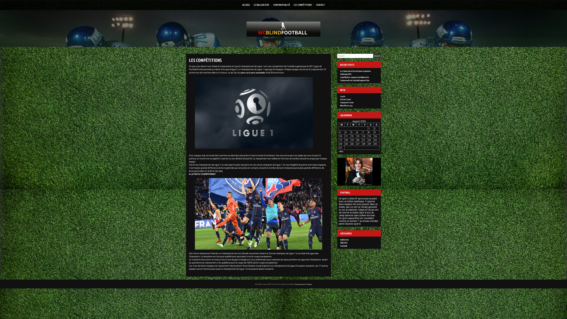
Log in (342, 96)
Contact (320, 4)
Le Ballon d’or (261, 4)
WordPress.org (346, 105)
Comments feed (346, 102)
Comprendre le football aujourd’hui (354, 80)
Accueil (246, 4)
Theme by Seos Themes (303, 284)
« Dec (341, 151)
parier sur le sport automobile (253, 72)
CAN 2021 (343, 242)
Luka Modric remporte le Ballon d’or (354, 77)
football (343, 245)
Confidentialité (281, 4)
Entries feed (345, 99)
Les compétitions (303, 4)
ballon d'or (344, 239)
